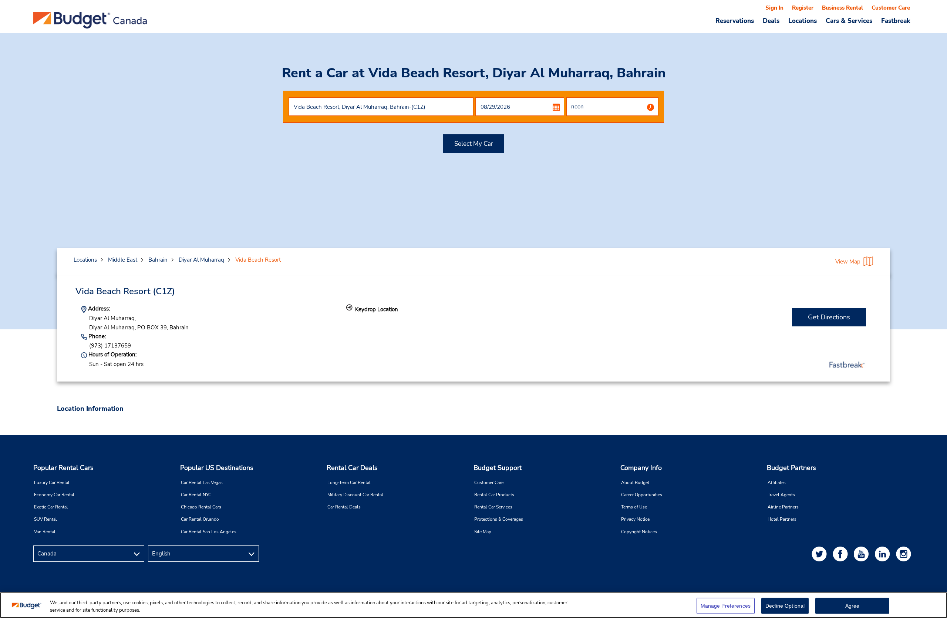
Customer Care (891, 7)
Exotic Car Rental (51, 507)
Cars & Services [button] (849, 21)
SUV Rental (45, 519)
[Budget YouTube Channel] (863, 553)
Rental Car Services (493, 507)
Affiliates (777, 483)
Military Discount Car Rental (355, 495)
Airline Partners (783, 507)
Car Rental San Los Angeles (208, 532)
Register (802, 7)
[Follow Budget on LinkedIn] (884, 553)
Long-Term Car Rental (349, 483)
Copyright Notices (639, 532)
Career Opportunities (641, 495)
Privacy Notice (635, 519)
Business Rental (842, 7)
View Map (847, 261)
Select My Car (473, 144)
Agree (852, 606)
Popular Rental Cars (63, 467)
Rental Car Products (494, 495)
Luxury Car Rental (52, 483)
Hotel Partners (782, 519)
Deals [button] (771, 21)
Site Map (482, 532)
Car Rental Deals (344, 507)
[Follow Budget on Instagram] (905, 553)
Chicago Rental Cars (201, 507)
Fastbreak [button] (895, 21)
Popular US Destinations (216, 467)
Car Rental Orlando (200, 519)
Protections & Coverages (498, 519)
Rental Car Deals (352, 467)
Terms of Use (634, 507)
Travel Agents (781, 495)
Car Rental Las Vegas (202, 483)
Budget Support (498, 467)
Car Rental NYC (196, 495)
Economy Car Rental (54, 495)
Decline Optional (785, 606)
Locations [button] (802, 21)
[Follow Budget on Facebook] (841, 553)
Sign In (774, 7)
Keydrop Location (376, 309)
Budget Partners (791, 467)
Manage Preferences (726, 606)
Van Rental (44, 532)
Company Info (641, 467)
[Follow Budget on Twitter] (820, 553)
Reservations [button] (734, 21)
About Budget (635, 483)
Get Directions (829, 317)
